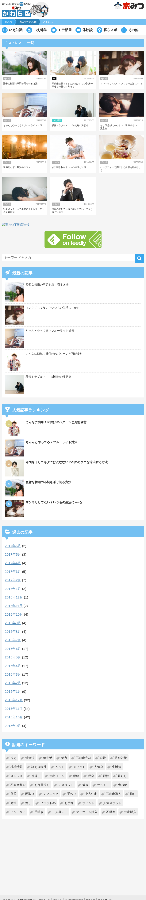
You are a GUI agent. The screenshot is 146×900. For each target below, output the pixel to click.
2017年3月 (13, 572)
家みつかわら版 (28, 21)
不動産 (110, 812)
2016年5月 (13, 657)
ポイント (88, 803)
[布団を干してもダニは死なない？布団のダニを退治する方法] (15, 475)
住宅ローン (56, 776)
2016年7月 (13, 640)
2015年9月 (13, 726)
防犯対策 (121, 758)
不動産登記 (18, 785)
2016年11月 (14, 606)
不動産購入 (113, 793)
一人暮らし (59, 812)
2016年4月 (13, 666)
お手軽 (69, 803)
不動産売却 (83, 758)
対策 (13, 803)
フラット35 (48, 803)
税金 (91, 776)
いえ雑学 (40, 30)
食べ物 (122, 785)
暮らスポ (110, 30)
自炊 (103, 758)
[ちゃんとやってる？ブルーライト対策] (15, 455)
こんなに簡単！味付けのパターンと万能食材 (54, 353)
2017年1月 (13, 589)
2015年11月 (14, 709)
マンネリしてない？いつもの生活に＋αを (121, 83)
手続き (39, 812)
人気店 (98, 766)
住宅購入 (130, 812)
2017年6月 (13, 546)
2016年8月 (13, 632)
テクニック (50, 793)
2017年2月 (13, 580)
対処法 (29, 758)
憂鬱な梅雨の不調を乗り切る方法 (20, 83)
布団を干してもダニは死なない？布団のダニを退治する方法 (67, 462)
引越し (35, 776)
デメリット (66, 785)
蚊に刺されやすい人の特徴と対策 (69, 167)
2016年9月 (13, 623)
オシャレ (103, 785)
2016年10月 (14, 614)
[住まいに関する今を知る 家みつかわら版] (25, 9)
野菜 (13, 793)
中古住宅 (91, 793)
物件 (133, 793)
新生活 (47, 758)
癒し (28, 803)
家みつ (8, 21)
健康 (85, 785)
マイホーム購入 (87, 812)
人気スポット (112, 803)
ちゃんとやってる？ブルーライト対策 (22, 125)
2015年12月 (14, 700)
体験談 (88, 30)
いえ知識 (16, 30)
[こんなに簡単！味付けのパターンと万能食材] (15, 435)
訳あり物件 (39, 766)
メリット (79, 766)
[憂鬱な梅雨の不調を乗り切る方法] (15, 495)
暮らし (122, 776)
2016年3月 (13, 674)
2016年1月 (13, 691)
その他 (133, 30)
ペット (59, 766)
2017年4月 (13, 563)
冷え (13, 758)
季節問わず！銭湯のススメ (17, 167)
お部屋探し (42, 785)
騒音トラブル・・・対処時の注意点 (70, 125)
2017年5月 (13, 554)
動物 (76, 776)
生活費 (116, 766)
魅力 (64, 758)
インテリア (18, 812)
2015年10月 (14, 717)
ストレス (16, 776)
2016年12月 (14, 597)
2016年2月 (13, 683)
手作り (71, 793)
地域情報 (16, 766)
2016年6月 (13, 649)
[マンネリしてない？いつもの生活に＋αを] (15, 515)
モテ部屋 (65, 30)
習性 (106, 776)
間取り (29, 793)
